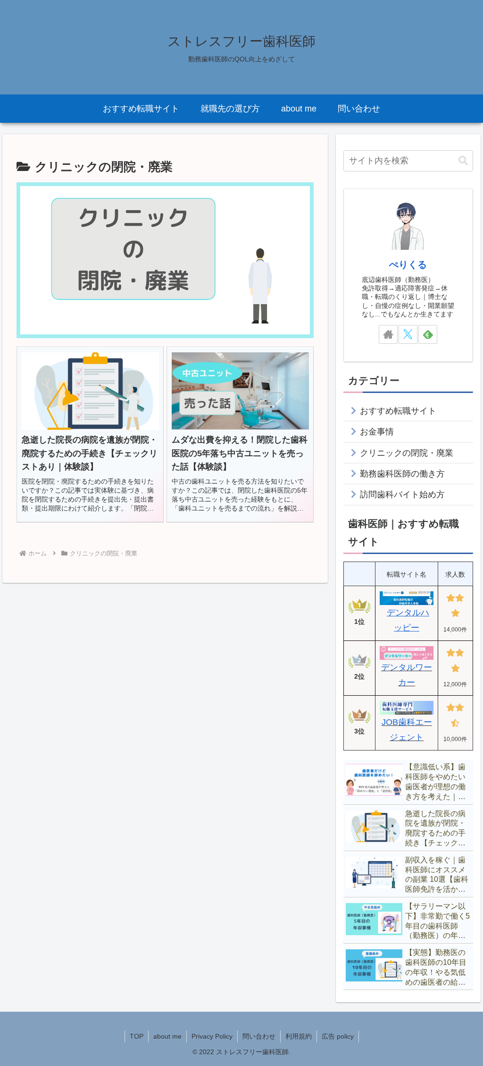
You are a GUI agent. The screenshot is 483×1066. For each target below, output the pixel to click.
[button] (463, 160)
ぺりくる (408, 264)
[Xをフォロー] (408, 334)
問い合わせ (258, 1036)
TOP (136, 1036)
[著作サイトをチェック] (388, 334)
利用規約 (298, 1036)
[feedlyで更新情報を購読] (427, 334)
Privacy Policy (212, 1036)
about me (167, 1036)
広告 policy (338, 1036)
